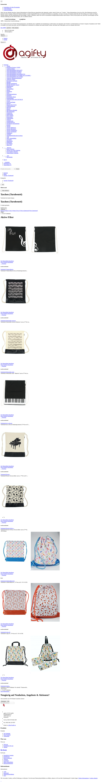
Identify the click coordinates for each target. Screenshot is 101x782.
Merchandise (9, 157)
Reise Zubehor (10, 115)
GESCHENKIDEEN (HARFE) (14, 71)
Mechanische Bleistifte (12, 110)
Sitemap (5, 747)
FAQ (5, 775)
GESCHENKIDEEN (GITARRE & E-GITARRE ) (19, 75)
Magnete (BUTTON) (12, 105)
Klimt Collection (10, 149)
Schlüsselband (10, 118)
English (5, 39)
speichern (9, 27)
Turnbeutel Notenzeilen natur (7, 372)
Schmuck (9, 119)
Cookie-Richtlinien (8, 10)
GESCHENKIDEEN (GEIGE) (14, 72)
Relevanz (3, 209)
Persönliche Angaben (8, 755)
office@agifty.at (12, 725)
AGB (5, 771)
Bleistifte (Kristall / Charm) (13, 84)
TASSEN (9, 134)
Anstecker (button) (11, 79)
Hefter (8, 93)
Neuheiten (6, 64)
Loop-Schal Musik (11, 102)
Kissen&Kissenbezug (12, 94)
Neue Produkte (7, 734)
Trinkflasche (9, 133)
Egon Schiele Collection (12, 151)
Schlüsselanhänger (11, 106)
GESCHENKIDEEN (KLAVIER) (15, 76)
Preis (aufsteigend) (24, 210)
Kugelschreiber (10, 98)
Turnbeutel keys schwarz (6, 423)
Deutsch (5, 38)
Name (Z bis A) (16, 210)
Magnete (9, 103)
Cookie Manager (7, 8)
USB (8, 137)
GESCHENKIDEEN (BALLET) (14, 70)
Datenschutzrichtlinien (9, 774)
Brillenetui (9, 87)
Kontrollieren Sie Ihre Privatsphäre (12, 7)
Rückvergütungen (8, 758)
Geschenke (9, 139)
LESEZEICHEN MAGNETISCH (15, 99)
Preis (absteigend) (33, 210)
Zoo (6, 155)
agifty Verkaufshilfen (11, 138)
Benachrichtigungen (8, 763)
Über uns (6, 744)
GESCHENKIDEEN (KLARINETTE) (16, 74)
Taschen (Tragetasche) (12, 130)
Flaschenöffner (10, 89)
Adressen (6, 759)
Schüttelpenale (10, 121)
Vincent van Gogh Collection (13, 150)
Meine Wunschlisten (8, 762)
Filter (2, 212)
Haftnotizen (9, 142)
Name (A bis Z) (9, 210)
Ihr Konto (4, 750)
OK (2, 184)
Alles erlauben (15, 27)
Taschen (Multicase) (11, 127)
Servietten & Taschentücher (13, 123)
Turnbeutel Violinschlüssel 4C (8, 581)
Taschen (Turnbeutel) (11, 131)
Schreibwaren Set (11, 122)
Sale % (5, 159)
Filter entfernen (5, 190)
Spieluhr (8, 125)
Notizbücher (9, 113)
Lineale (8, 101)
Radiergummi (10, 114)
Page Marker (9, 143)
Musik (7, 66)
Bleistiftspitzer (10, 86)
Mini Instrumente (10, 111)
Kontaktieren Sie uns (8, 745)
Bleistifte (9, 82)
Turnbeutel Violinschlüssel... (7, 269)
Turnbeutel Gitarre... (5, 686)
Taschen (8, 126)
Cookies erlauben (93, 778)
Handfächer (9, 91)
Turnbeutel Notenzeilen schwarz (8, 320)
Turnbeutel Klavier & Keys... (7, 528)
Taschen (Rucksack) (11, 129)
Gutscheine (6, 760)
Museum (7, 147)
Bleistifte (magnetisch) (12, 83)
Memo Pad (9, 145)
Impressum (6, 773)
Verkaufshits (6, 736)
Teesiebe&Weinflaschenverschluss (15, 135)
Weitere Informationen (83, 778)
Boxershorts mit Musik (12, 80)
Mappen (8, 109)
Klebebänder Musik (11, 97)
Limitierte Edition (11, 68)
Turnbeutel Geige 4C (5, 632)
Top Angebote (7, 733)
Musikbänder (10, 141)
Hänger (8, 90)
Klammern (9, 95)
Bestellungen (7, 756)
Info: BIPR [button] (3, 27)
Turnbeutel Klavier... (5, 474)
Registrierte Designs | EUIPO (13, 67)
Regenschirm (10, 117)
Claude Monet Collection (12, 153)
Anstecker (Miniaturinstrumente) (14, 78)
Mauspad (9, 107)
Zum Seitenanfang (5, 691)
